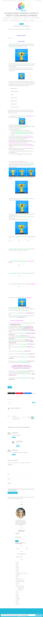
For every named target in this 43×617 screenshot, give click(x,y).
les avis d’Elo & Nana (17, 307)
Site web (9, 483)
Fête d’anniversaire (35, 17)
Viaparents (20, 297)
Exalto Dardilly (30, 164)
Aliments (17, 567)
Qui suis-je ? (36, 0)
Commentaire (10, 464)
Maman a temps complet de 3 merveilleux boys (22, 133)
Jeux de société (27, 17)
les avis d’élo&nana (18, 125)
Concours (10, 399)
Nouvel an (17, 592)
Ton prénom (17, 533)
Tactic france (28, 362)
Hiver (17, 584)
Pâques (19, 0)
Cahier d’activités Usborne (13, 339)
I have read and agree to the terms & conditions (20, 543)
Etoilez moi (18, 335)
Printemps (22, 0)
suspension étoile (13, 273)
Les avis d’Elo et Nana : (23, 346)
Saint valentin (18, 599)
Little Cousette (26, 341)
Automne (17, 570)
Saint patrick (18, 598)
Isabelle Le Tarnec (28, 373)
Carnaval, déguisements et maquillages (21, 573)
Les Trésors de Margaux (24, 370)
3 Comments (10, 402)
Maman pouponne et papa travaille (25, 216)
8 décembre (17, 566)
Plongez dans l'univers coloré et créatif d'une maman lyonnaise (22, 14)
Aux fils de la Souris (23, 326)
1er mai (17, 564)
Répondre (13, 437)
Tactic (23, 327)
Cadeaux (17, 571)
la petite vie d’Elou (25, 198)
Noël (16, 591)
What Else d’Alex (27, 273)
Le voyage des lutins (21, 588)
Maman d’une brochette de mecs (26, 126)
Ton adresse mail (18, 537)
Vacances (17, 602)
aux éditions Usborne (22, 361)
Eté (16, 577)
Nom (9, 474)
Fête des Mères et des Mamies (20, 580)
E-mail (9, 478)
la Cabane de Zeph (15, 45)
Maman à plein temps (21, 140)
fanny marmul (18, 441)
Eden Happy (27, 356)
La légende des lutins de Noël (20, 585)
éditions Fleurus (27, 330)
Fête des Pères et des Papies (20, 581)
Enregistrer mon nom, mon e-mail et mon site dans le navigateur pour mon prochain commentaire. (21, 490)
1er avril (17, 563)
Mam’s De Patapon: (21, 177)
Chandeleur (17, 574)
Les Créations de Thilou (27, 248)
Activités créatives (6, 17)
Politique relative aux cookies (25, 615)
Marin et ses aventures (18, 130)
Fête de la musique (18, 578)
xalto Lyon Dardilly (20, 236)
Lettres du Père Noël (21, 587)
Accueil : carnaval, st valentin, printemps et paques (10, 0)
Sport (17, 601)
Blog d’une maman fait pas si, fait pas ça (21, 131)
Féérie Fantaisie (21, 351)
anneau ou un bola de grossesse (15, 248)
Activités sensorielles (16, 17)
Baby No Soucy (22, 333)
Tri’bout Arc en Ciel (17, 315)
